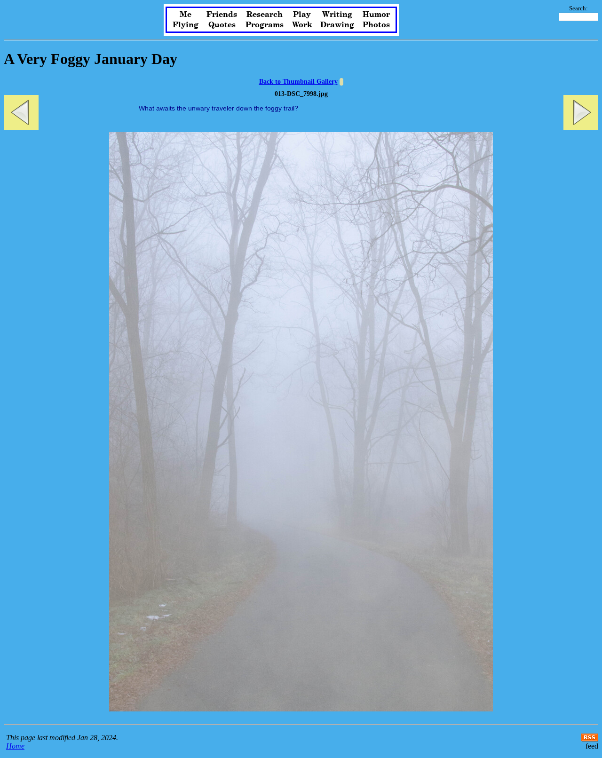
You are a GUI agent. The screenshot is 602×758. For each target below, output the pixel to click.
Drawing (337, 25)
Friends (221, 14)
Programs (265, 25)
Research (264, 14)
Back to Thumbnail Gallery (298, 81)
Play (302, 14)
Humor (376, 14)
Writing (337, 14)
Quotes (222, 25)
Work (302, 25)
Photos (376, 25)
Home (15, 746)
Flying (185, 25)
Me (185, 14)
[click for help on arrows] (341, 82)
